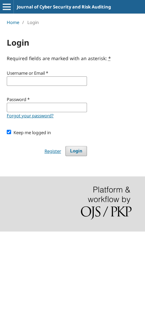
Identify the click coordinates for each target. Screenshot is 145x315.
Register (53, 151)
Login (76, 150)
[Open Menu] (6, 7)
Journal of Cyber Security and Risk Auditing (64, 7)
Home (13, 22)
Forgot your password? (30, 116)
